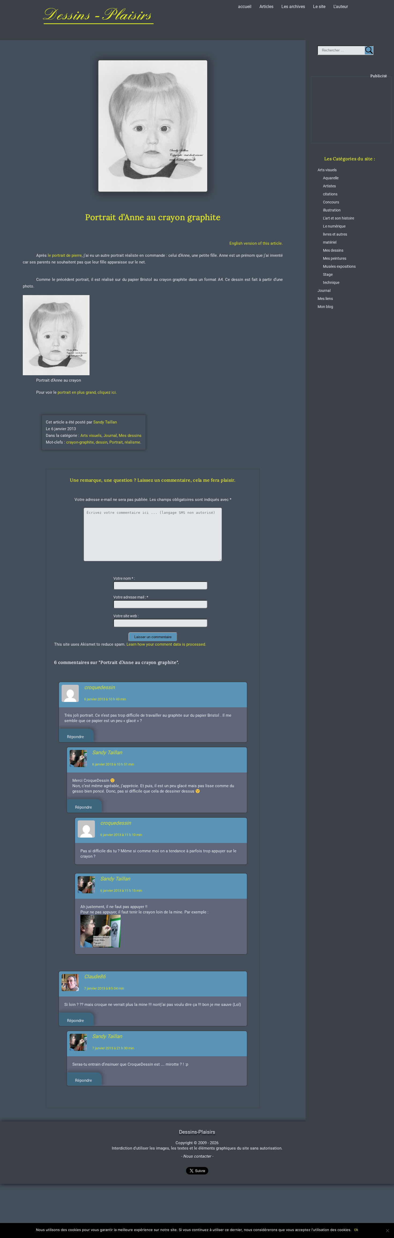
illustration (332, 210)
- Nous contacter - (197, 1156)
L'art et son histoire (338, 218)
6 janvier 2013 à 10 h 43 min (105, 699)
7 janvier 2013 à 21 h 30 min (113, 1048)
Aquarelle (331, 178)
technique (331, 282)
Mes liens (325, 298)
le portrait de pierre (65, 255)
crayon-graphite (80, 442)
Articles (266, 6)
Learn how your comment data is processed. (166, 644)
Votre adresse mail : (130, 597)
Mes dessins (130, 435)
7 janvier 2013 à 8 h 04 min (104, 988)
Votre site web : (126, 616)
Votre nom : (124, 578)
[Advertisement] (351, 113)
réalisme (132, 442)
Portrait (116, 442)
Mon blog (325, 306)
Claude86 (95, 976)
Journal (110, 435)
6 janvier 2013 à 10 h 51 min (113, 764)
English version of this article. (256, 243)
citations (330, 194)
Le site (319, 6)
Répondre (75, 736)
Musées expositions (339, 266)
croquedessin (99, 687)
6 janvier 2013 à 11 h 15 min (121, 890)
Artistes (329, 186)
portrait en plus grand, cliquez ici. (87, 392)
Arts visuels (91, 435)
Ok (356, 1230)
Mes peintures (334, 258)
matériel (329, 242)
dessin (101, 442)
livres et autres (335, 234)
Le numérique (334, 226)
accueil (244, 6)
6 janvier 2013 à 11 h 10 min (121, 835)
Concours (331, 202)
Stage (328, 274)
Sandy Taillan (105, 422)
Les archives (293, 6)
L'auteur (340, 6)
